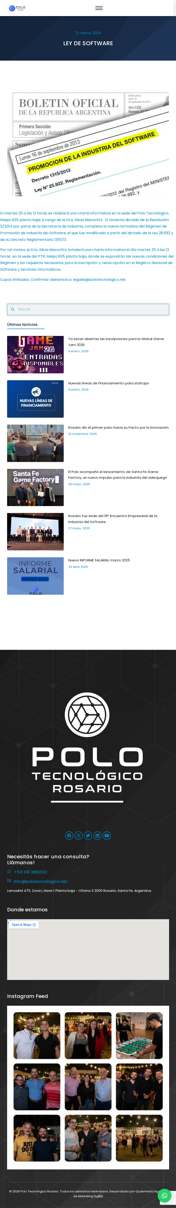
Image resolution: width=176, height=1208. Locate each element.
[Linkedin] (97, 835)
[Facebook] (69, 835)
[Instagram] (78, 835)
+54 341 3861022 (30, 872)
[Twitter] (88, 835)
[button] (88, 1087)
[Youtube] (107, 835)
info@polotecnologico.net (40, 881)
